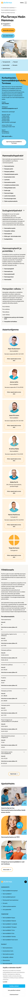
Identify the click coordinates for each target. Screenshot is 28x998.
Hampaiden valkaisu (11, 288)
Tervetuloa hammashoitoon (8, 7)
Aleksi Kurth (14, 482)
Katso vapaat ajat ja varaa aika (14, 360)
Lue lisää (5, 981)
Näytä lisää (13, 774)
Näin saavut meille (7, 136)
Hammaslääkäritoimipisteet (8, 10)
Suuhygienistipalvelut (12, 210)
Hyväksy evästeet (14, 986)
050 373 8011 (5, 103)
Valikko (22, 2)
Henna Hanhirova (14, 514)
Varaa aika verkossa (9, 30)
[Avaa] (24, 620)
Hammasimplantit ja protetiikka (11, 249)
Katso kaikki (6, 869)
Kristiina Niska (14, 449)
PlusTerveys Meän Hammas (8, 12)
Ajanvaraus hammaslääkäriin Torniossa (14, 142)
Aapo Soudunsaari (14, 349)
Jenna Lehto (14, 382)
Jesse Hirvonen (14, 415)
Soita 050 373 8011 (8, 36)
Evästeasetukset (14, 994)
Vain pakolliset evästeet (14, 990)
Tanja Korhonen (14, 548)
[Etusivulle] (6, 3)
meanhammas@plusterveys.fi (10, 108)
